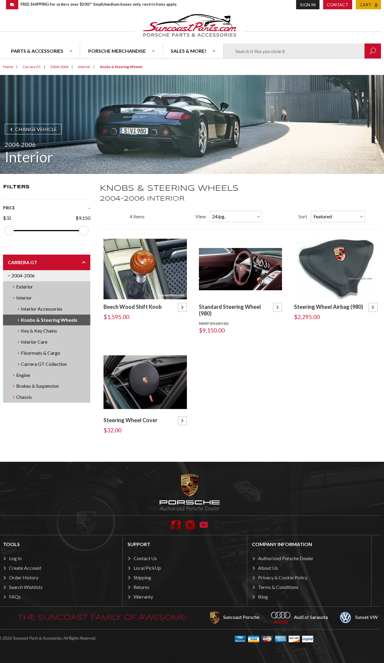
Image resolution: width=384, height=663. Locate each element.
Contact (337, 4)
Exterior (24, 286)
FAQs (15, 596)
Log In (15, 558)
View (200, 216)
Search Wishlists (26, 587)
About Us (268, 568)
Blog (263, 596)
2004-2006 (23, 275)
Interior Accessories (41, 309)
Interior (24, 297)
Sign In (308, 4)
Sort (302, 216)
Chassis (24, 397)
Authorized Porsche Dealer (286, 558)
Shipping (142, 577)
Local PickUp (147, 568)
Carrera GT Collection (44, 364)
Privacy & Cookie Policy (283, 577)
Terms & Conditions (278, 587)
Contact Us (145, 558)
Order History (23, 577)
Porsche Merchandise (117, 51)
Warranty (143, 596)
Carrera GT (22, 262)
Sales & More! (188, 51)
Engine (23, 375)
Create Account (25, 568)
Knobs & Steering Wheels (49, 320)
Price (9, 207)
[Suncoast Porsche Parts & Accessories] (189, 25)
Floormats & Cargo (40, 353)
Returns (141, 587)
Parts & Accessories (37, 51)
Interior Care (34, 342)
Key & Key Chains (39, 330)
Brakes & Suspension (37, 386)
